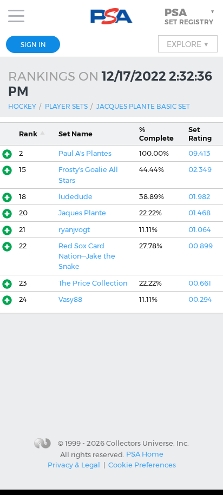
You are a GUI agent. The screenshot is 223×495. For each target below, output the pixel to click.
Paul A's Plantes (85, 153)
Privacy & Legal (74, 464)
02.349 (200, 170)
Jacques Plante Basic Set (143, 106)
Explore (188, 43)
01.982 (199, 197)
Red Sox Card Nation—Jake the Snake (86, 256)
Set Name (75, 134)
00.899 (200, 246)
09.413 (199, 153)
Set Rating (200, 134)
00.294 (200, 299)
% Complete (156, 134)
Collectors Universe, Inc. (147, 443)
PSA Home (144, 454)
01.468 (199, 213)
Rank (28, 134)
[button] (190, 16)
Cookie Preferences (142, 464)
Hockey (22, 106)
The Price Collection (92, 283)
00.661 (199, 283)
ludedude (75, 197)
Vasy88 (70, 299)
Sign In (33, 45)
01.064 (199, 230)
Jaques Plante (82, 213)
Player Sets (66, 106)
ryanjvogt (74, 230)
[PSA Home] (112, 16)
